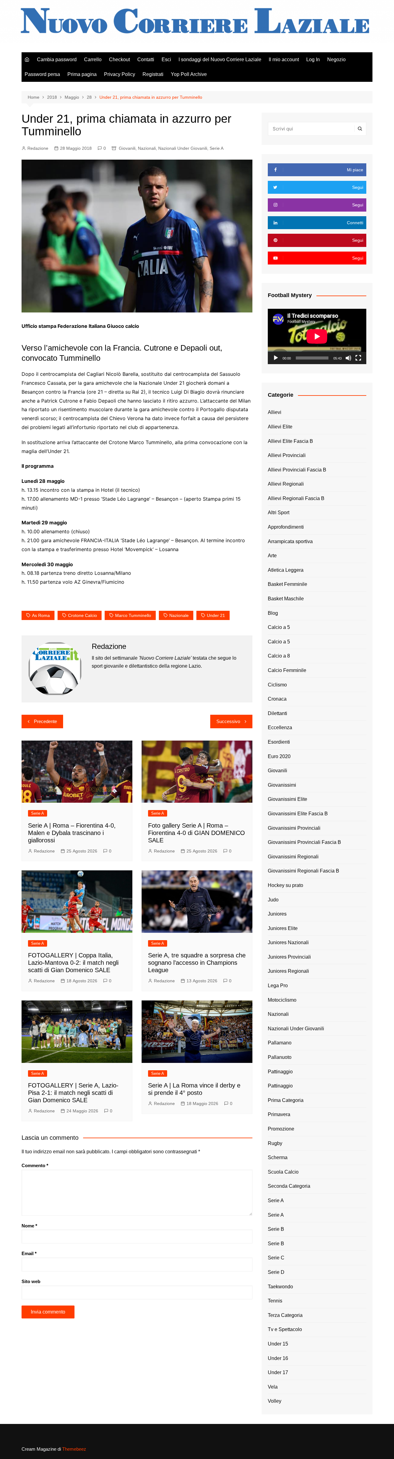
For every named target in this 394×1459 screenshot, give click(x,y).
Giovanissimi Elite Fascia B (298, 813)
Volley (274, 1401)
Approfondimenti (286, 527)
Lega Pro (278, 985)
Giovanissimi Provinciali (294, 828)
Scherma (277, 1157)
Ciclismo (277, 684)
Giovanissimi (282, 785)
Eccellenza (280, 727)
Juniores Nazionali (288, 942)
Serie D (276, 1272)
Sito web (31, 1281)
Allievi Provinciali (287, 455)
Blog (273, 613)
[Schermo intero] (358, 358)
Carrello (93, 59)
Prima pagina (82, 74)
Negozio (336, 59)
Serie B (276, 1229)
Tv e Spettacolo (285, 1329)
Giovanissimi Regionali (293, 856)
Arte (272, 555)
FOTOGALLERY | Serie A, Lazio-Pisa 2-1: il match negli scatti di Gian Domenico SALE (73, 1092)
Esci (166, 59)
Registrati (153, 74)
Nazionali (147, 148)
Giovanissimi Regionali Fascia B (303, 870)
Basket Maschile (286, 598)
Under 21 (216, 615)
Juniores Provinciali (289, 957)
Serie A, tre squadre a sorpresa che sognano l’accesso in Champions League (197, 962)
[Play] (276, 358)
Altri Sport (278, 512)
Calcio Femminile (287, 670)
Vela (273, 1386)
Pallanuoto (279, 1057)
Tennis (275, 1300)
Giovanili (127, 148)
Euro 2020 (279, 756)
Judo (273, 899)
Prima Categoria (286, 1100)
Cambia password (57, 59)
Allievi (274, 412)
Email (29, 1253)
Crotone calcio (82, 615)
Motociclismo (282, 1000)
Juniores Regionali (288, 971)
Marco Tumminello (133, 615)
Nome (29, 1225)
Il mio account (284, 59)
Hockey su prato (285, 885)
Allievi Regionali (286, 484)
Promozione (281, 1128)
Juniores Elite (283, 928)
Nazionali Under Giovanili (182, 148)
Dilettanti (277, 713)
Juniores (277, 913)
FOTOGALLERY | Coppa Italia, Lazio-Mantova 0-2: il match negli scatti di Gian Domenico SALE (73, 962)
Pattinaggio (280, 1071)
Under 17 (278, 1372)
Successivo (228, 721)
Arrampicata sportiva (290, 541)
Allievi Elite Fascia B (290, 441)
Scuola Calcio (283, 1172)
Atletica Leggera (286, 570)
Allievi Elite (280, 426)
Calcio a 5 (279, 627)
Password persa (42, 74)
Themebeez (74, 1449)
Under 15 (278, 1343)
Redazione (37, 148)
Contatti (145, 59)
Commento (35, 1165)
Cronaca (277, 699)
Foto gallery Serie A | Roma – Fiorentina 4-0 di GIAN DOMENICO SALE (196, 833)
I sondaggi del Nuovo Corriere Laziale (220, 59)
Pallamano (279, 1042)
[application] (317, 336)
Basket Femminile (287, 584)
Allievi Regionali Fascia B (296, 498)
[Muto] (348, 358)
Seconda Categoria (289, 1186)
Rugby (275, 1143)
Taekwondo (280, 1286)
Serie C (276, 1257)
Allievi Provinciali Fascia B (297, 469)
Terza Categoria (285, 1315)
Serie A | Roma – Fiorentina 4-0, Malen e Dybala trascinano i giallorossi (72, 833)
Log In (313, 59)
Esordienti (279, 742)
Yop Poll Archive (189, 74)
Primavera (279, 1114)
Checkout (119, 59)
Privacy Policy (119, 74)
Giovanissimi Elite (287, 799)
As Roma (41, 615)
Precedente (45, 721)
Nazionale (179, 615)
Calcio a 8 (279, 655)
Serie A (216, 148)
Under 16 (278, 1358)
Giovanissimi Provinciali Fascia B (304, 842)
